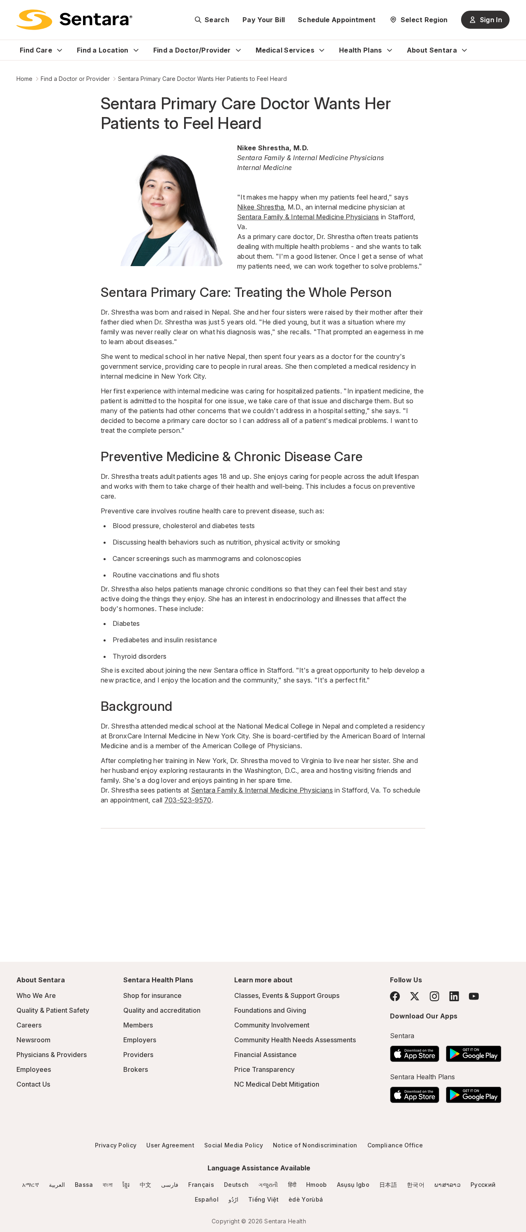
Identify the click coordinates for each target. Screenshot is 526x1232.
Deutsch (236, 1184)
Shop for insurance (152, 995)
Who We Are (36, 995)
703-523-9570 (188, 800)
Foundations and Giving (270, 1010)
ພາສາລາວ (447, 1184)
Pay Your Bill (263, 20)
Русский (483, 1184)
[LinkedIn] (454, 996)
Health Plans (360, 50)
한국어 (415, 1184)
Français (201, 1184)
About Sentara (432, 50)
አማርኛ (30, 1184)
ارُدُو (233, 1199)
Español (207, 1199)
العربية (57, 1184)
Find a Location (103, 50)
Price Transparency (264, 1069)
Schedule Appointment (337, 20)
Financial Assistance (265, 1054)
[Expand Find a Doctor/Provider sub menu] (238, 50)
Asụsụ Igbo (353, 1184)
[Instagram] (434, 996)
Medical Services (285, 50)
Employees (33, 1069)
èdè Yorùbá (305, 1199)
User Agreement (170, 1145)
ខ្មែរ (126, 1184)
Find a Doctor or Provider (75, 78)
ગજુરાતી (268, 1184)
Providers (138, 1054)
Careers (29, 1025)
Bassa (84, 1184)
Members (138, 1025)
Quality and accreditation (162, 1010)
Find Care (36, 50)
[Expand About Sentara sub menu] (464, 50)
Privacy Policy (115, 1145)
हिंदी (292, 1184)
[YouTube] (474, 996)
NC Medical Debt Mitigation (276, 1084)
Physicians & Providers (51, 1054)
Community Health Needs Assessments (295, 1040)
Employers (139, 1040)
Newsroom (33, 1040)
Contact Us (33, 1084)
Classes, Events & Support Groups (286, 995)
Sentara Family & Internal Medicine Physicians (308, 217)
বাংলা (108, 1184)
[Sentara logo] (74, 19)
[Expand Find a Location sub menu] (136, 50)
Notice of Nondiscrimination (315, 1145)
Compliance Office (395, 1145)
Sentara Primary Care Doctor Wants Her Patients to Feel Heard (202, 78)
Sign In (491, 20)
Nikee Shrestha (260, 207)
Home (24, 78)
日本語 (388, 1184)
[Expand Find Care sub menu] (59, 50)
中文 (146, 1184)
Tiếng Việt (263, 1199)
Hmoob (316, 1184)
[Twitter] (415, 996)
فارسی (169, 1184)
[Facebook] (395, 996)
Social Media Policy (233, 1145)
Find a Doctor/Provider (192, 50)
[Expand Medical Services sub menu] (322, 50)
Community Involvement (271, 1025)
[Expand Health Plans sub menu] (389, 50)
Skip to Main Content (12, 11)
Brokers (135, 1069)
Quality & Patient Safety (52, 1010)
